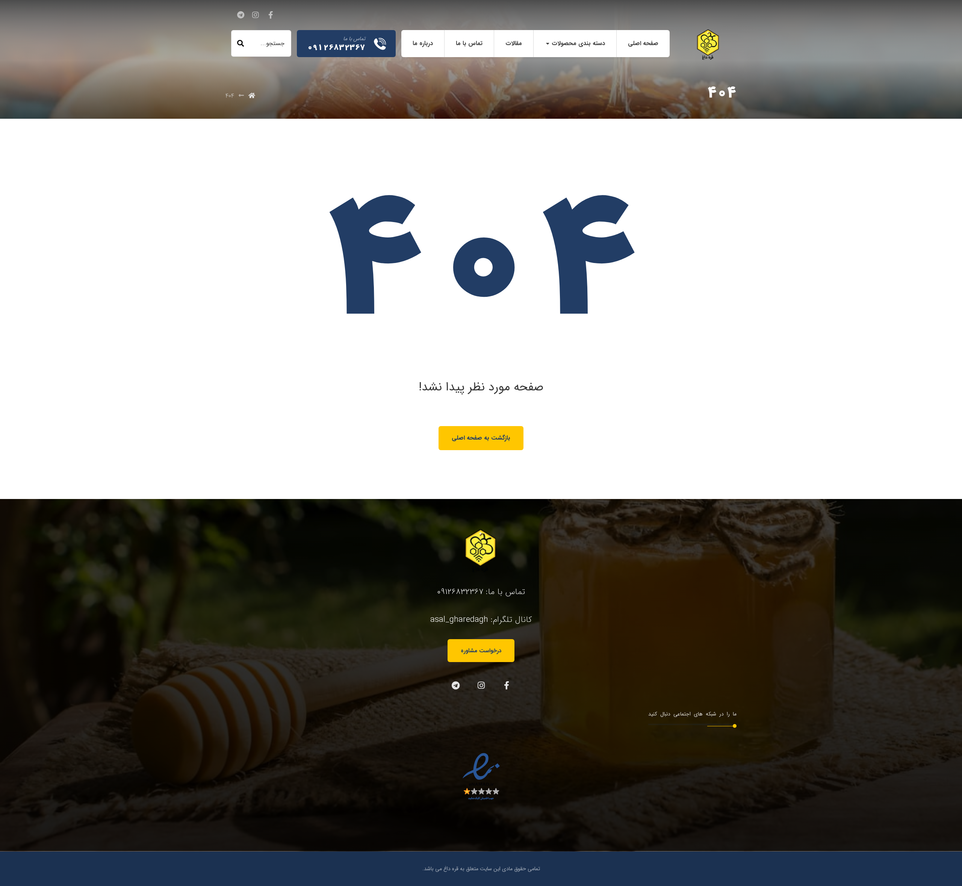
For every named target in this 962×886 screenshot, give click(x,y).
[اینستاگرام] (255, 15)
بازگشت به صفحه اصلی (481, 438)
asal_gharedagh (459, 619)
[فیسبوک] (270, 15)
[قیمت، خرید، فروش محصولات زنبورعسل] (708, 44)
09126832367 (460, 591)
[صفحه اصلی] (251, 96)
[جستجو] (240, 43)
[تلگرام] (240, 15)
